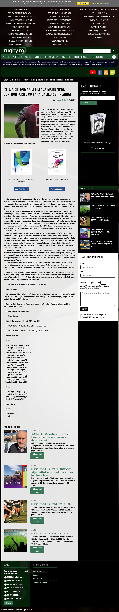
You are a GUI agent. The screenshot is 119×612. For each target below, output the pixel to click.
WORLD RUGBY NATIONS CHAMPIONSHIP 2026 (99, 17)
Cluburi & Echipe (51, 56)
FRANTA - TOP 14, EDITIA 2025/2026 (59, 20)
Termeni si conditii (40, 582)
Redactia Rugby (61, 100)
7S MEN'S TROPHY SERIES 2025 (20, 37)
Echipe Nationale (97, 56)
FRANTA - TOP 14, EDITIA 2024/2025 (20, 13)
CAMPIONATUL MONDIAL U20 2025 (20, 34)
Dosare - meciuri (80, 56)
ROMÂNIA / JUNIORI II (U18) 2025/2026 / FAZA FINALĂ (98, 10)
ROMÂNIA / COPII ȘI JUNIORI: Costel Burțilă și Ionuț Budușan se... (102, 243)
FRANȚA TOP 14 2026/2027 (99, 20)
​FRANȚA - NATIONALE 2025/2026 (59, 13)
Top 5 (93, 188)
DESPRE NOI (99, 37)
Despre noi (37, 572)
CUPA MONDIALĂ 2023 (98, 27)
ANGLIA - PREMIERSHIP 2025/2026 (59, 27)
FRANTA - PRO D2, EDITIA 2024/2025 (20, 17)
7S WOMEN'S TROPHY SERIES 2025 (20, 41)
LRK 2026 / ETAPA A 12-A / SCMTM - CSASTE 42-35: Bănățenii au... (100, 231)
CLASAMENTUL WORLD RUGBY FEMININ (59, 34)
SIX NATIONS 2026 (59, 37)
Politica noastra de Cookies (100, 3)
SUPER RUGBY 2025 (20, 10)
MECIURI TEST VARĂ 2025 (20, 27)
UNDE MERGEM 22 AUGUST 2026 (99, 34)
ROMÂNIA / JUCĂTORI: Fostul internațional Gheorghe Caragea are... (102, 196)
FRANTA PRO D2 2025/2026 (59, 17)
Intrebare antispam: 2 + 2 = (90, 283)
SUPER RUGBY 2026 (59, 44)
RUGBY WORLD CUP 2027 (59, 41)
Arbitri (38, 56)
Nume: (82, 263)
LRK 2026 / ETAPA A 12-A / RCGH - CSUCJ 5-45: (103, 207)
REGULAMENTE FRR (99, 24)
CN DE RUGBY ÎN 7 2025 (20, 31)
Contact (36, 575)
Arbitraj (28, 56)
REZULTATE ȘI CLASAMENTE (98, 31)
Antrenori (17, 56)
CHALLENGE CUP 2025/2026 (59, 10)
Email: (82, 272)
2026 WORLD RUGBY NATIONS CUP (59, 24)
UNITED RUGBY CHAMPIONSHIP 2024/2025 (20, 24)
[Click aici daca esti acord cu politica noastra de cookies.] (83, 3)
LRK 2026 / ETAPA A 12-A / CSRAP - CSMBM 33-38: (100, 219)
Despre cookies (38, 579)
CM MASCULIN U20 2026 (99, 13)
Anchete (6, 56)
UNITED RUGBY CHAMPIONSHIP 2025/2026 (59, 31)
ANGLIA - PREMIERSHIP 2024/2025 (20, 20)
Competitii (66, 56)
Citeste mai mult (37, 456)
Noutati (83, 188)
